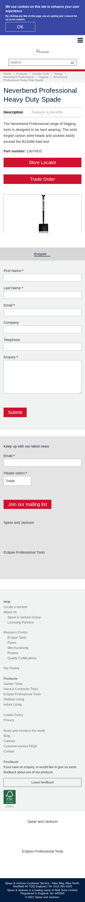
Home (7, 73)
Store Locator (42, 162)
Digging (43, 76)
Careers (9, 741)
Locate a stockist (15, 607)
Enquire (42, 254)
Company (11, 323)
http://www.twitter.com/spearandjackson (22, 532)
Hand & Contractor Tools (21, 689)
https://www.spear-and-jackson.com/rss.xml (72, 532)
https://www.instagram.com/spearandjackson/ (34, 532)
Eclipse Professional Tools (22, 694)
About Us (10, 612)
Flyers (12, 642)
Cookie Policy (13, 715)
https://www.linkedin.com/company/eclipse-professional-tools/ (47, 562)
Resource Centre (15, 632)
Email (9, 305)
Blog (7, 736)
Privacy (9, 720)
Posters (13, 653)
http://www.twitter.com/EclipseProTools (22, 562)
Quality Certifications (22, 658)
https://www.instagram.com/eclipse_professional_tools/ (34, 562)
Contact (9, 751)
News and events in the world (24, 730)
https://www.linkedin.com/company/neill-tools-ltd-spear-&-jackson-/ (47, 532)
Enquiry (11, 357)
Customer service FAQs (20, 746)
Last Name (13, 288)
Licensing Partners (21, 622)
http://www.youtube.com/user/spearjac (59, 532)
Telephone (12, 340)
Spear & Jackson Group (24, 617)
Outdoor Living (14, 699)
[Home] (42, 52)
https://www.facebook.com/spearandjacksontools (9, 532)
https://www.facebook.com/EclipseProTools (9, 562)
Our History (11, 668)
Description (13, 112)
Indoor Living (13, 704)
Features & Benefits (47, 112)
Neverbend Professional (19, 76)
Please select (15, 473)
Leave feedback (42, 782)
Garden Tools (40, 73)
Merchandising (18, 648)
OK (20, 26)
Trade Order (42, 179)
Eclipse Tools (17, 637)
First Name (13, 271)
